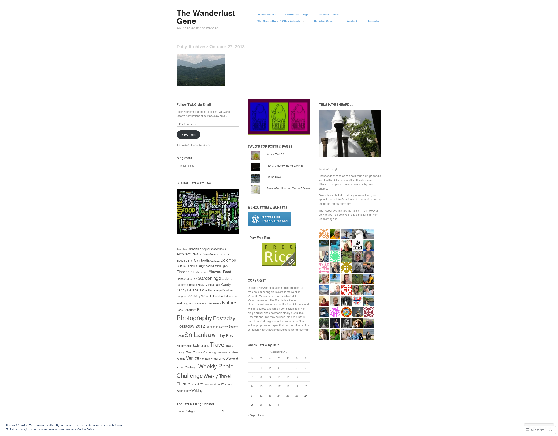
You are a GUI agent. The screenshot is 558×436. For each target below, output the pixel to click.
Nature (229, 302)
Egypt (224, 266)
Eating (217, 266)
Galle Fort (191, 278)
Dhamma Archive (328, 14)
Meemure (231, 296)
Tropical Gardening (204, 352)
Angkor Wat (209, 249)
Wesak (195, 384)
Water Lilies (218, 358)
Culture (181, 266)
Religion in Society (217, 326)
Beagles (224, 254)
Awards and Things (296, 14)
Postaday (224, 318)
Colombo (228, 260)
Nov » (260, 415)
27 (305, 395)
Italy (217, 284)
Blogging (182, 260)
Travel (218, 344)
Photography (194, 317)
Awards (214, 254)
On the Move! (274, 177)
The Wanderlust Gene (206, 16)
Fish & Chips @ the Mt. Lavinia (285, 165)
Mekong (182, 303)
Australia (352, 21)
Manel (221, 296)
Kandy (226, 284)
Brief (190, 260)
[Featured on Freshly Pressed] (269, 225)
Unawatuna (223, 352)
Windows (215, 384)
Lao (189, 295)
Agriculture (182, 249)
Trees (189, 352)
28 (252, 404)
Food (227, 271)
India (211, 285)
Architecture (186, 253)
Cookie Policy (85, 429)
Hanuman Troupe (187, 284)
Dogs (201, 265)
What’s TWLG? (266, 14)
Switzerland (201, 345)
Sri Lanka (197, 334)
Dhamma (191, 266)
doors (209, 266)
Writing (197, 390)
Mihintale (202, 303)
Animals (221, 249)
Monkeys (215, 303)
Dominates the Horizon (207, 81)
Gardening (208, 278)
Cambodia (202, 260)
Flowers (215, 271)
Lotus (213, 296)
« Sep (251, 415)
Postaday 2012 (191, 326)
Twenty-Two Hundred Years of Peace (288, 188)
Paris (180, 310)
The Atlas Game (323, 21)
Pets (201, 309)
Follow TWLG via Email (194, 104)
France (181, 278)
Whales (204, 384)
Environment (200, 272)
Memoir (193, 303)
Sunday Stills (184, 346)
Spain (180, 336)
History (202, 284)
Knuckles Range (212, 290)
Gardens (225, 278)
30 (270, 404)
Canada (215, 260)
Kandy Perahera (189, 289)
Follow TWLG (188, 135)
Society (233, 326)
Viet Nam (205, 358)
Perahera (189, 309)
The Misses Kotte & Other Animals (278, 21)
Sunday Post (223, 335)
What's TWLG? (275, 154)
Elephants (184, 271)
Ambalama (194, 249)
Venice (192, 358)
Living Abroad (201, 296)
